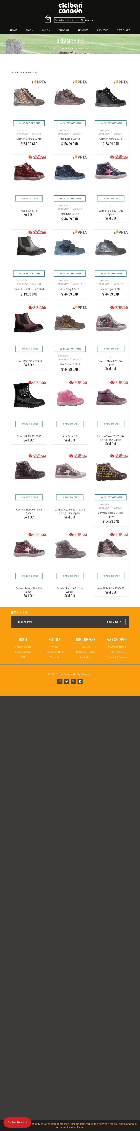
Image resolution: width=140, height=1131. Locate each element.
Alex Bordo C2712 (70, 138)
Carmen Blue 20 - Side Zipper (111, 212)
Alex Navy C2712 (69, 289)
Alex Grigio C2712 (111, 289)
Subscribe (112, 621)
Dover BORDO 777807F (29, 361)
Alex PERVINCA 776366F (110, 588)
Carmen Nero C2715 (110, 138)
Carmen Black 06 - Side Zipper (111, 514)
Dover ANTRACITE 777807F (28, 289)
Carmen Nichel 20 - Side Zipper (110, 362)
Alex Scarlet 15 (29, 210)
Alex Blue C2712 (70, 213)
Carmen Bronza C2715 (28, 138)
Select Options (31, 123)
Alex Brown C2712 (70, 364)
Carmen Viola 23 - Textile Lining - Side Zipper (111, 438)
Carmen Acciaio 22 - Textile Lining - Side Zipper (70, 511)
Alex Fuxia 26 (69, 436)
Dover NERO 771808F (29, 436)
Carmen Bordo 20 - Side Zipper (29, 590)
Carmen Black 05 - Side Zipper (29, 511)
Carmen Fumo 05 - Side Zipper (70, 590)
